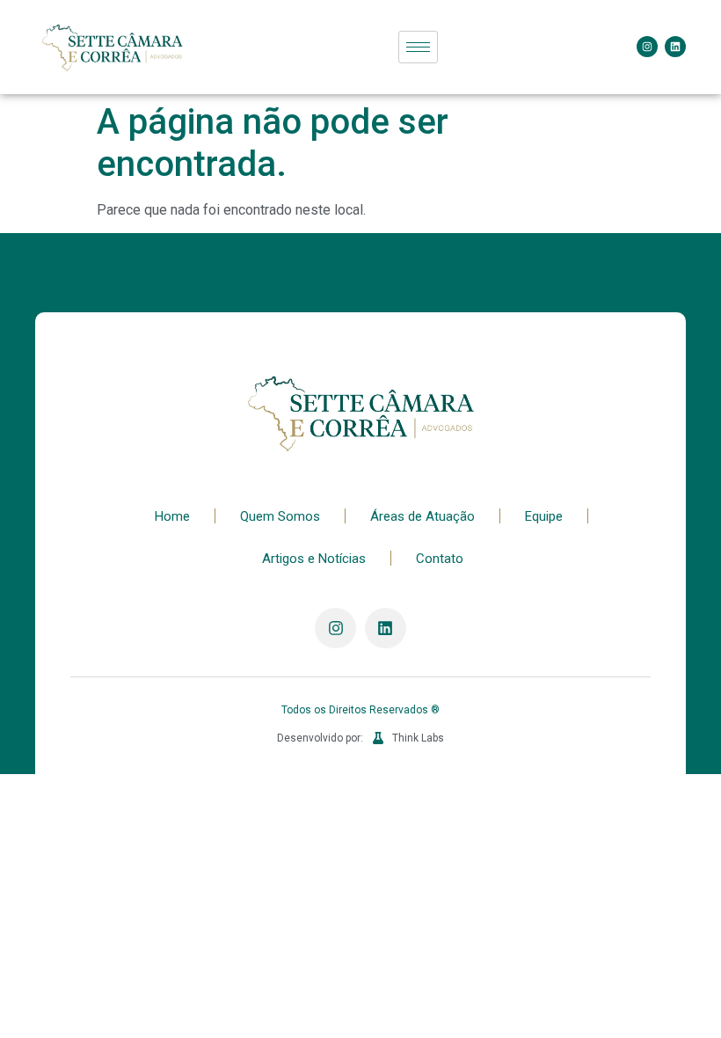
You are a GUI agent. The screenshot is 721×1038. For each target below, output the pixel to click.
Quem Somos (280, 516)
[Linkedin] (675, 46)
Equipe (544, 516)
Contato (439, 559)
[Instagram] (647, 46)
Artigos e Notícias (314, 559)
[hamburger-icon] (418, 47)
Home (172, 516)
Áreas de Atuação (422, 516)
